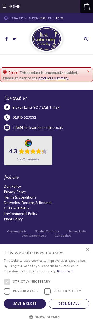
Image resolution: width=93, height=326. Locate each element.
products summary (53, 78)
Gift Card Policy (16, 208)
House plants (77, 231)
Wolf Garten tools (34, 235)
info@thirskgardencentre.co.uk (38, 127)
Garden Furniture (47, 231)
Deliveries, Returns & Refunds (28, 202)
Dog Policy (12, 186)
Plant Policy (13, 219)
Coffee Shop (63, 235)
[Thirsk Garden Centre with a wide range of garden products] (46, 39)
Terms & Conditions (20, 197)
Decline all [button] (68, 303)
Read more (65, 271)
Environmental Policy (20, 213)
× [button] (87, 250)
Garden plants (17, 231)
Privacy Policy (15, 191)
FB (6, 39)
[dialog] (46, 285)
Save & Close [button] (24, 303)
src (86, 38)
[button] (46, 317)
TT (14, 39)
